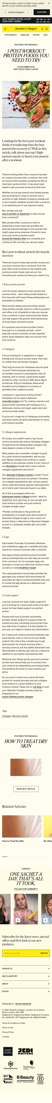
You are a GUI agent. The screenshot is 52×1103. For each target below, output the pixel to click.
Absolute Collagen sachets (19, 475)
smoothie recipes (10, 401)
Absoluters (11, 466)
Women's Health (20, 716)
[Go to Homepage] (26, 29)
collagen (6, 716)
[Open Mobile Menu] (5, 29)
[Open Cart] (47, 29)
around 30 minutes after (14, 238)
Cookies (5, 1037)
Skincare (25, 35)
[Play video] (18, 920)
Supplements (11, 35)
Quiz (45, 35)
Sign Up (44, 953)
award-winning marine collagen (17, 697)
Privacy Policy (8, 1032)
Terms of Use (7, 1028)
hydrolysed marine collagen (16, 496)
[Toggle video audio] (35, 921)
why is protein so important (15, 214)
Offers (36, 35)
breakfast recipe (27, 568)
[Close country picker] (49, 3)
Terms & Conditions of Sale (13, 1023)
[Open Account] (42, 29)
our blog (37, 687)
